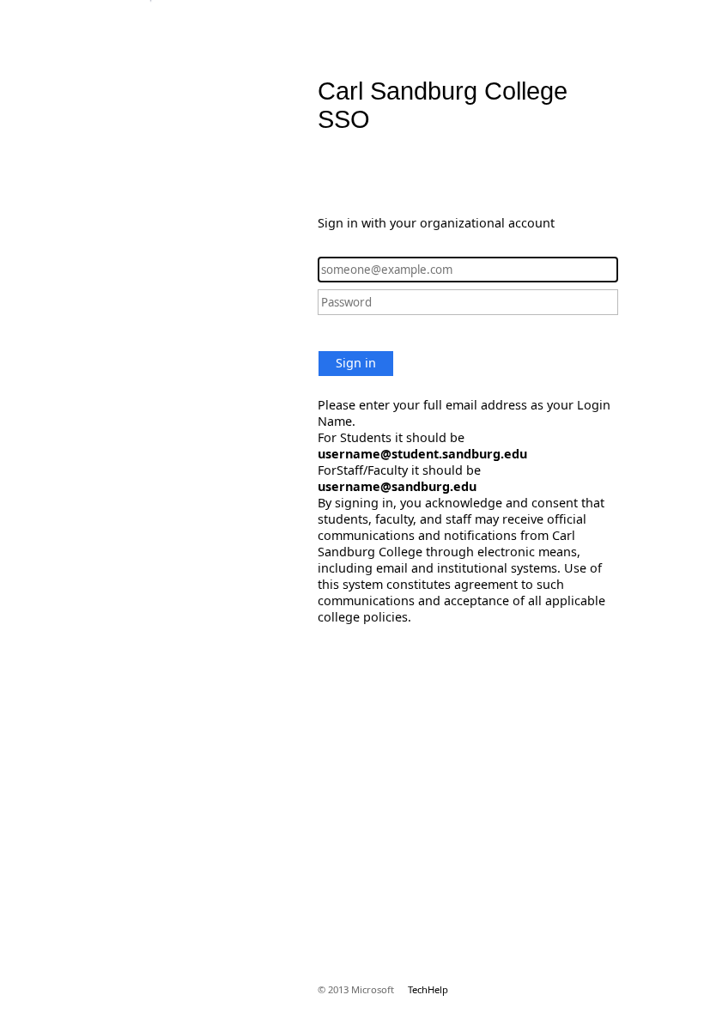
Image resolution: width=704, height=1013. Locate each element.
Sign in (356, 363)
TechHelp (428, 989)
